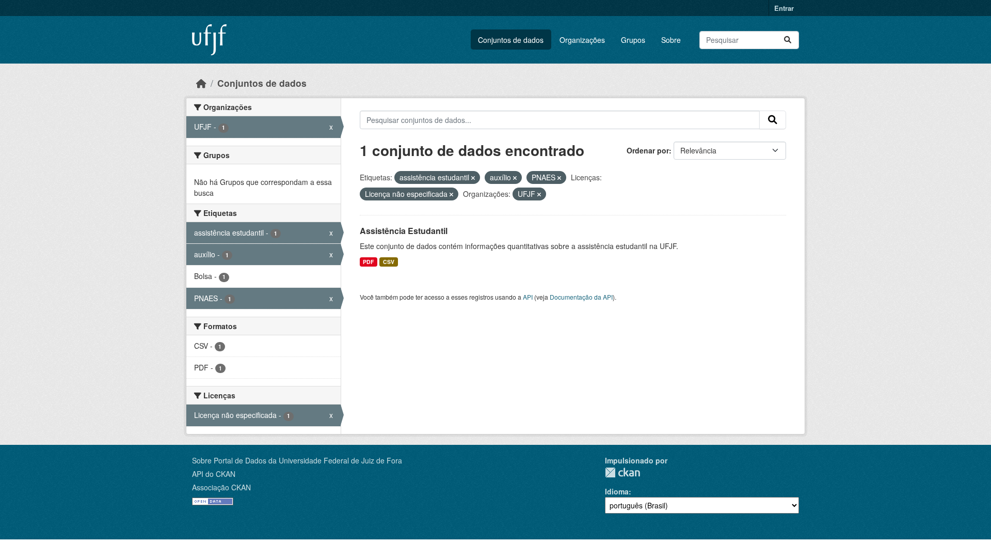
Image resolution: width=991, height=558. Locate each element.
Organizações (582, 40)
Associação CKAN (221, 487)
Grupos (633, 40)
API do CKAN (213, 474)
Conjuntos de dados (511, 40)
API (528, 296)
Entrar (784, 8)
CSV (388, 262)
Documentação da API (581, 296)
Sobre (671, 40)
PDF (368, 262)
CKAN (622, 472)
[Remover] (473, 178)
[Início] (201, 82)
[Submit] (787, 40)
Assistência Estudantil (403, 231)
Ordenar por (648, 150)
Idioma (617, 491)
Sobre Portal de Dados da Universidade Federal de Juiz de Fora (297, 460)
